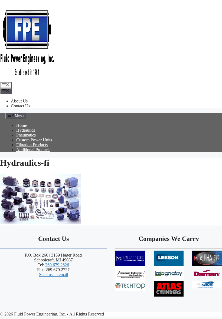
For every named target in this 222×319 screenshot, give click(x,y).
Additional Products (33, 149)
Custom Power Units (34, 140)
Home (21, 125)
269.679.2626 (57, 264)
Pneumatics (26, 135)
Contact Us (20, 106)
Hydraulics (25, 130)
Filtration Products (32, 144)
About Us (19, 101)
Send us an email (53, 274)
